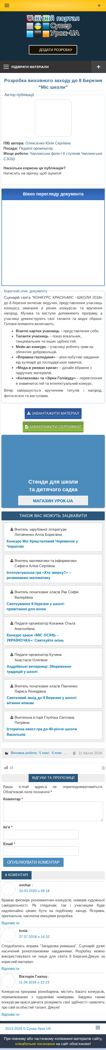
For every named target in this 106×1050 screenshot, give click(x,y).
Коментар (13, 799)
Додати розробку (55, 50)
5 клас (44, 753)
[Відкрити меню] (98, 67)
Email (9, 844)
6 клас (57, 753)
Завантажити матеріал (55, 413)
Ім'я (8, 827)
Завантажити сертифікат (54, 426)
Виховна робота (24, 753)
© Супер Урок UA (28, 1029)
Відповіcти (10, 923)
